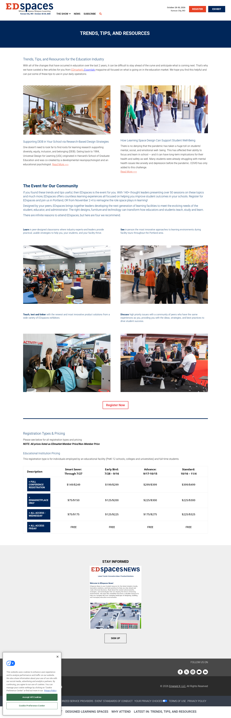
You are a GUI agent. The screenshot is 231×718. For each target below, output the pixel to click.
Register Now (115, 405)
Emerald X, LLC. (177, 686)
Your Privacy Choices (148, 701)
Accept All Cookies (31, 697)
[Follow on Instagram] (192, 671)
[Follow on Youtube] (199, 671)
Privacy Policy (50, 690)
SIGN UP (115, 638)
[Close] (57, 656)
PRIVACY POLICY (196, 701)
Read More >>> (60, 164)
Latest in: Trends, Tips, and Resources (165, 711)
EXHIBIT (216, 9)
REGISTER (197, 9)
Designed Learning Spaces (86, 711)
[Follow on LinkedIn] (205, 671)
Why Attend (121, 711)
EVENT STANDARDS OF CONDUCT (114, 701)
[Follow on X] (186, 671)
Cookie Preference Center (32, 705)
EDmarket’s (77, 69)
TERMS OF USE (177, 701)
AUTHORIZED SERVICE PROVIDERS (73, 701)
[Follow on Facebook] (180, 671)
